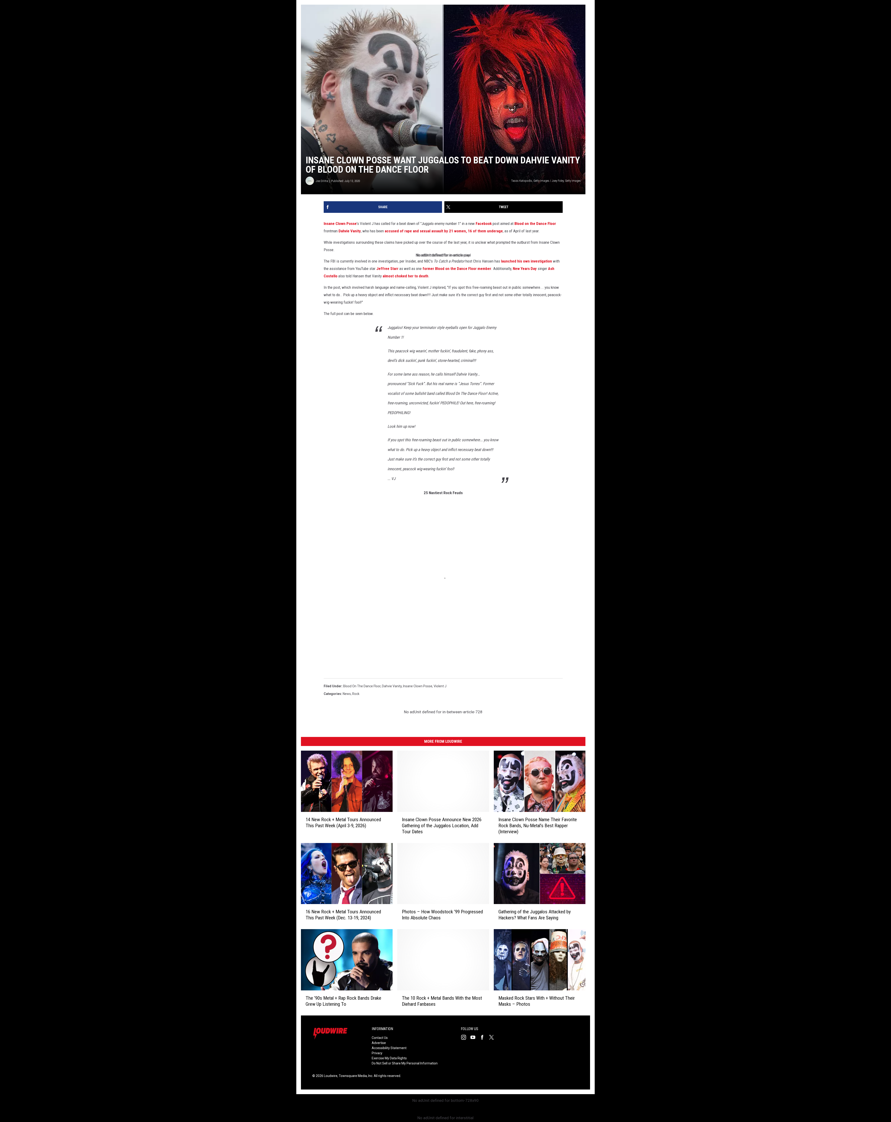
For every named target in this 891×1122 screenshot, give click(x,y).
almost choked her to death (405, 276)
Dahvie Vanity (350, 231)
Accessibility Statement (389, 1048)
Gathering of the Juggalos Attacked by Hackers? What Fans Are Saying (534, 915)
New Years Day (525, 268)
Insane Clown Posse (340, 223)
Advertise (379, 1043)
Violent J (440, 686)
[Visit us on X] (493, 1037)
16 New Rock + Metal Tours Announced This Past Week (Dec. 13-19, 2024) (343, 915)
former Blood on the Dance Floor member (457, 268)
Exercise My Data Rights (389, 1058)
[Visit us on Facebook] (484, 1037)
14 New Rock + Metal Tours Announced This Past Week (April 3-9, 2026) (343, 822)
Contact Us (380, 1038)
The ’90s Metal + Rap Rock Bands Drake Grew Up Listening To (343, 1001)
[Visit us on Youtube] (474, 1037)
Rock (355, 694)
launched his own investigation (526, 261)
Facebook (484, 223)
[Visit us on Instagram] (465, 1037)
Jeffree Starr (387, 268)
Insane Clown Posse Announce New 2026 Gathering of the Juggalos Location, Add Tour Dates (441, 825)
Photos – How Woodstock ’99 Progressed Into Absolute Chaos (442, 915)
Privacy (377, 1053)
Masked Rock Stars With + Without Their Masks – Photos (536, 1001)
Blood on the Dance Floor (535, 223)
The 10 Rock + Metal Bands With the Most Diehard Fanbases (442, 1001)
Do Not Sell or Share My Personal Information (405, 1063)
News (347, 694)
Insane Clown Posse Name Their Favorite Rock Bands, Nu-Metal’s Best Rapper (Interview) (537, 825)
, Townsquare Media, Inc (354, 1076)
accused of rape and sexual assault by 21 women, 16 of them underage (444, 231)
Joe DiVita (322, 181)
